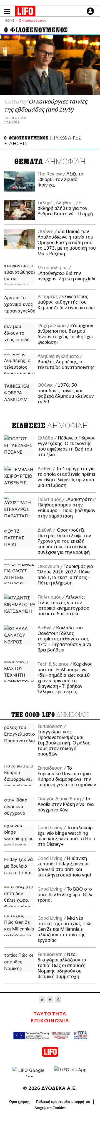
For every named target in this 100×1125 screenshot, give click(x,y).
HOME (9, 20)
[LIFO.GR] (25, 12)
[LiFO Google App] (29, 1072)
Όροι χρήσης (19, 1102)
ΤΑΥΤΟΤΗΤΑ (50, 1014)
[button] (7, 11)
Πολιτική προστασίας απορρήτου (63, 1102)
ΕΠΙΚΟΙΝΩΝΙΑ (50, 1021)
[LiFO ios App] (71, 1071)
